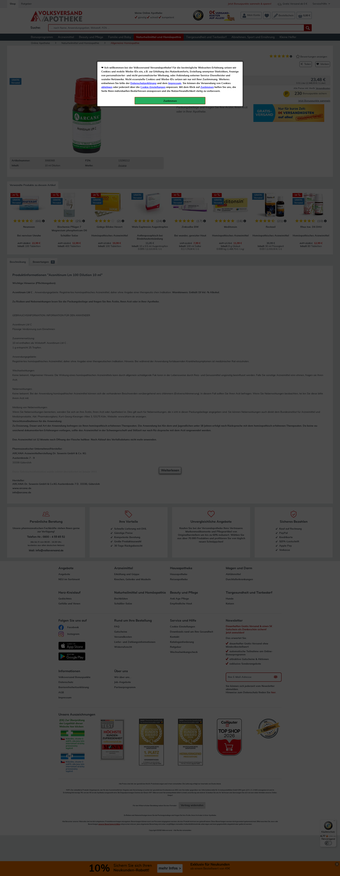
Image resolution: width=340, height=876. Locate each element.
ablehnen (106, 87)
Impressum (174, 83)
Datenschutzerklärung (143, 83)
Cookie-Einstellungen (152, 87)
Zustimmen (207, 87)
